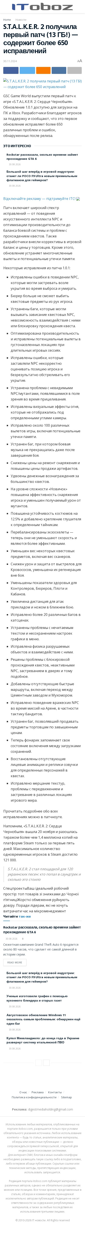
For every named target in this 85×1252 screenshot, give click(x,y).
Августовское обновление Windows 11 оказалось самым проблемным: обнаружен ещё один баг (43, 1019)
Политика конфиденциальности (34, 1097)
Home (7, 20)
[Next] (46, 1063)
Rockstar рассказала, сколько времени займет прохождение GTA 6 (42, 157)
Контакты (55, 1092)
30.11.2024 (10, 61)
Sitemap (66, 1097)
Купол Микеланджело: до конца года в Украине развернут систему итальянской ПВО (43, 1040)
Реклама (38, 1092)
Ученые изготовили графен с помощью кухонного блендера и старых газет (37, 998)
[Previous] (38, 1063)
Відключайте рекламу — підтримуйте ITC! (39, 198)
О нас (23, 1092)
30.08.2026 (14, 164)
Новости (20, 20)
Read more (14, 962)
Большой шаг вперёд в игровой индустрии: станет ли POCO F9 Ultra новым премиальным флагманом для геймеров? (42, 176)
